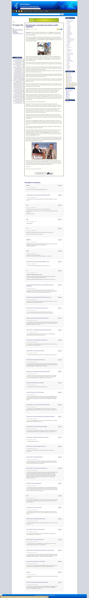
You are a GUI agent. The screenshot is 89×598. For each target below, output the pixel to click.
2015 (70, 84)
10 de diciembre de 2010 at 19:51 (32, 459)
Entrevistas (69, 37)
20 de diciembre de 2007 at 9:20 (31, 373)
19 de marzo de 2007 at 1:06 (31, 207)
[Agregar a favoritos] (21, 11)
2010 (73, 85)
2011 (70, 85)
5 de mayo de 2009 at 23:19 (31, 394)
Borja (27, 205)
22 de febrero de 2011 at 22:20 (31, 470)
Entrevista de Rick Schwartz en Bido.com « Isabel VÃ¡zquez (35, 382)
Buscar (62, 14)
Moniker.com (58, 39)
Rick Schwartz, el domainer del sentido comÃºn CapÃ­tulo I (42, 26)
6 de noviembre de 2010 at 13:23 (32, 448)
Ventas (68, 68)
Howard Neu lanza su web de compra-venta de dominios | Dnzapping (36, 426)
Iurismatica (68, 98)
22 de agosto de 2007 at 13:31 (31, 310)
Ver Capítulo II (28, 166)
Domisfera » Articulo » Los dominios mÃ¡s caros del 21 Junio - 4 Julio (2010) (37, 437)
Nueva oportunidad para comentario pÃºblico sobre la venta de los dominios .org (18, 72)
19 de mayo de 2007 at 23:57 (31, 288)
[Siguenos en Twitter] (16, 11)
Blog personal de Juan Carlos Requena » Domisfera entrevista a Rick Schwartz (38, 371)
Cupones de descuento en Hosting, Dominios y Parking (30, 8)
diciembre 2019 (69, 76)
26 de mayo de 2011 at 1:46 (31, 497)
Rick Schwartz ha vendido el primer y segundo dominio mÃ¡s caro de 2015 (37, 582)
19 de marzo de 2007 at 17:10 (31, 253)
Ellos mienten (28, 572)
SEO (68, 62)
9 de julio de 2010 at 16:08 (31, 439)
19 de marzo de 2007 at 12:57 (31, 221)
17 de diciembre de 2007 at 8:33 (31, 361)
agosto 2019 (69, 81)
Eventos (68, 43)
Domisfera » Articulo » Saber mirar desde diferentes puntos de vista (36, 446)
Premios (68, 56)
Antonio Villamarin (70, 90)
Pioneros (68, 55)
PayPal (53, 109)
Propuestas (69, 57)
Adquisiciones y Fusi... (70, 21)
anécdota (45, 105)
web (26, 163)
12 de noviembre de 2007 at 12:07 (32, 332)
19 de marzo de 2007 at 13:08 (31, 230)
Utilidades (68, 67)
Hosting (68, 97)
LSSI (54, 595)
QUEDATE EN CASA (18, 59)
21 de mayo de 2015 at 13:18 (31, 574)
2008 (68, 86)
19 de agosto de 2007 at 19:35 (31, 299)
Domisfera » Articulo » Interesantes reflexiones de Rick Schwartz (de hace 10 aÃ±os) (38, 297)
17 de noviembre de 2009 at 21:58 (32, 418)
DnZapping (69, 30)
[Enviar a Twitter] (60, 29)
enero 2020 (68, 75)
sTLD (68, 64)
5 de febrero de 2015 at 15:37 (31, 563)
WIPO (68, 69)
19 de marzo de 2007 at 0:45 (31, 197)
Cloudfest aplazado (18, 81)
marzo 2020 (69, 73)
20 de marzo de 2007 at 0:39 (31, 263)
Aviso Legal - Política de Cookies (47, 595)
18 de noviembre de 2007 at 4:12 (32, 342)
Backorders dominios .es (38, 11)
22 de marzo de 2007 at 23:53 (31, 272)
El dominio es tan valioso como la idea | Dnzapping (33, 483)
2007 (70, 86)
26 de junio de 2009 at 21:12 (31, 406)
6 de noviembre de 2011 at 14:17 (32, 541)
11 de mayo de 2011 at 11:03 (31, 485)
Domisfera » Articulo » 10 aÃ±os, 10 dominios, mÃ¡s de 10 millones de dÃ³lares (37, 404)
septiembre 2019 (69, 80)
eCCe (27, 228)
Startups (68, 63)
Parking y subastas (70, 54)
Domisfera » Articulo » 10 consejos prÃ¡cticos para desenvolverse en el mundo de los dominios (40, 550)
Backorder (68, 22)
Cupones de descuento (38, 595)
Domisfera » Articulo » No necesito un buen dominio (34, 507)
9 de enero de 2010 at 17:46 (31, 428)
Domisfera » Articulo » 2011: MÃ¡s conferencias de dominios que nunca (36, 468)
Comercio (68, 24)
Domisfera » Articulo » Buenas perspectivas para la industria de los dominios (37, 318)
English (68, 36)
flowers (41, 161)
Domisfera (25, 4)
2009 (76, 85)
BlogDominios (69, 91)
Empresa (68, 35)
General (68, 44)
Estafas (68, 42)
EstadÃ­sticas (69, 41)
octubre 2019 (69, 79)
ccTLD (68, 23)
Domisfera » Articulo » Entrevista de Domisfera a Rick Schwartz (35, 359)
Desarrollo (68, 28)
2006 (73, 86)
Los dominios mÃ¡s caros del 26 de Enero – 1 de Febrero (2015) (35, 561)
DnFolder (68, 29)
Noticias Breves (69, 50)
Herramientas (69, 47)
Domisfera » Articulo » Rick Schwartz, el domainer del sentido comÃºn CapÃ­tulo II (38, 195)
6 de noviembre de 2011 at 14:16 (32, 531)
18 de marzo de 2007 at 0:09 (31, 187)
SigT (27, 270)
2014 (73, 84)
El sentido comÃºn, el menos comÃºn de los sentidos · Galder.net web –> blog (37, 261)
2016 (68, 84)
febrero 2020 (69, 74)
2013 (76, 84)
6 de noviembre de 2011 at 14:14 (32, 509)
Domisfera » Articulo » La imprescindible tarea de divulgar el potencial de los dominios (38, 329)
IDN (67, 48)
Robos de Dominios (70, 61)
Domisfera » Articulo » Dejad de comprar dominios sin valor (35, 539)
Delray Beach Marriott (49, 138)
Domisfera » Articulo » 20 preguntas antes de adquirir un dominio (35, 518)
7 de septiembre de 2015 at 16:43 (32, 584)
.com (59, 94)
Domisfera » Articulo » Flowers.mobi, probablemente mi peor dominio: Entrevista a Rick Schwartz (40, 416)
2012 (68, 85)
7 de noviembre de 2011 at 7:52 (31, 552)
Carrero (68, 92)
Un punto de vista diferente (29, 7)
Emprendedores (69, 34)
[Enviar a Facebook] (61, 29)
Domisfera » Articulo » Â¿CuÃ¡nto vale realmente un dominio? (35, 529)
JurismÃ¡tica (69, 49)
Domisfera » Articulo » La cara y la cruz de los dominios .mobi (35, 350)
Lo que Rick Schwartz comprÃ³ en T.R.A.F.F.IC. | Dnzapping (35, 392)
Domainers (27, 29)
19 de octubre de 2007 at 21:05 (31, 320)
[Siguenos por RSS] (19, 11)
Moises (27, 495)
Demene (68, 93)
